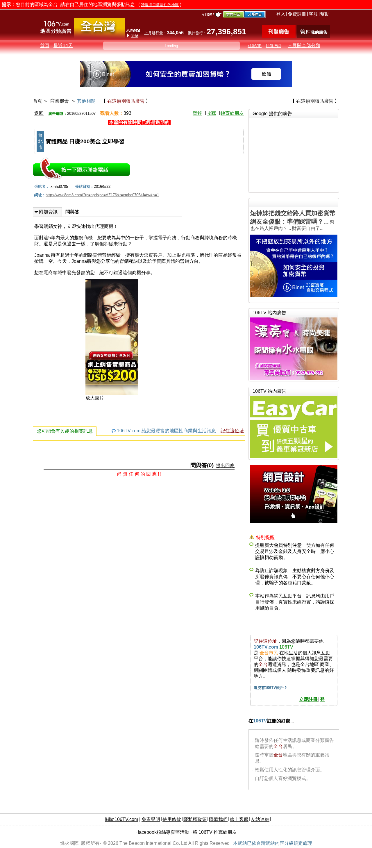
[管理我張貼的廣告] (313, 36)
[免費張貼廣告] (279, 36)
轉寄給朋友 (232, 113)
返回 (39, 113)
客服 (313, 14)
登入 (280, 14)
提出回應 (225, 465)
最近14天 (63, 45)
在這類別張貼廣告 (125, 101)
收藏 (211, 113)
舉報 (197, 113)
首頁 (44, 45)
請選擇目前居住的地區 (160, 5)
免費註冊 (297, 14)
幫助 (325, 14)
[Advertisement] (293, 154)
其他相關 (86, 101)
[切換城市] (99, 37)
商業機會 (59, 101)
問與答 (72, 211)
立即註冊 (308, 699)
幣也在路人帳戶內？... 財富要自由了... (293, 220)
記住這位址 (232, 430)
